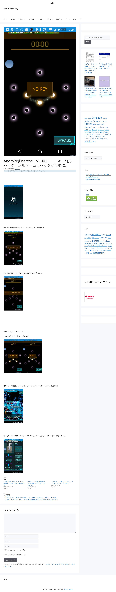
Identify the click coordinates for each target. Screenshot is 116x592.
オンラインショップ (97, 134)
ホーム (5, 19)
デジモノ (20, 19)
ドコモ (85, 136)
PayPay (100, 130)
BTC (100, 121)
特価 (102, 139)
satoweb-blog (11, 8)
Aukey (95, 121)
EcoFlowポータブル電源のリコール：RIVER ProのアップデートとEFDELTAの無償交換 (90, 68)
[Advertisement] (81, 10)
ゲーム (49, 19)
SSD (90, 132)
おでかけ (31, 19)
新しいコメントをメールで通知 (15, 550)
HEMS (58, 19)
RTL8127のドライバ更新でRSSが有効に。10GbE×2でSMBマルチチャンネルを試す (90, 92)
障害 (94, 141)
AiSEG (89, 118)
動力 (98, 139)
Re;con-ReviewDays (93, 179)
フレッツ (91, 136)
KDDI (97, 127)
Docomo (88, 124)
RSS (87, 195)
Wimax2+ (106, 132)
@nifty (86, 118)
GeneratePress (68, 589)
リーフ (103, 136)
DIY (80, 19)
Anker (87, 121)
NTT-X (94, 130)
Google (98, 124)
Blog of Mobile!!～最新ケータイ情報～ (98, 175)
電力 (74, 19)
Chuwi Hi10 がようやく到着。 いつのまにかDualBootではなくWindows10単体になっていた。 (32, 499)
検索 (87, 41)
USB (101, 132)
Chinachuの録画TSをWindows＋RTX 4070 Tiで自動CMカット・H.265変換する (105, 92)
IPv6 (94, 127)
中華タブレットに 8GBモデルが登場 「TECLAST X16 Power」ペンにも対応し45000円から (31, 497)
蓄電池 (105, 139)
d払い (94, 124)
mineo (101, 127)
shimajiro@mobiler (92, 177)
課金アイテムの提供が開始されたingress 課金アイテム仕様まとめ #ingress (37, 483)
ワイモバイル (87, 139)
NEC (90, 130)
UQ (98, 132)
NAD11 (86, 130)
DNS (106, 121)
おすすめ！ (40, 19)
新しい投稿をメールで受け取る (15, 555)
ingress (8, 494)
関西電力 (88, 141)
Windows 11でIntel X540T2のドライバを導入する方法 (105, 66)
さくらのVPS (87, 134)
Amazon (97, 117)
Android (105, 118)
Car (67, 19)
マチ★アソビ (97, 136)
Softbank (107, 130)
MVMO (107, 127)
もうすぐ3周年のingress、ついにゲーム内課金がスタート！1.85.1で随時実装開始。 (14, 483)
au (91, 121)
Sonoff (86, 132)
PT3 (103, 130)
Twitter (94, 132)
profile (13, 19)
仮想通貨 (94, 139)
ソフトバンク (107, 134)
